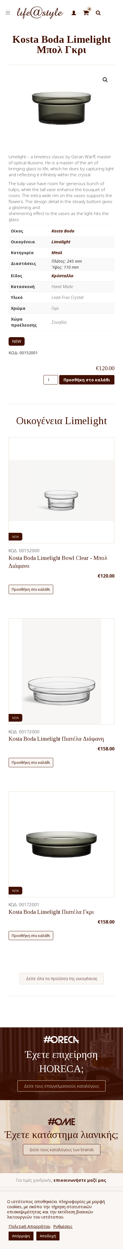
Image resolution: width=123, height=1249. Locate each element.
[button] (105, 80)
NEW (16, 341)
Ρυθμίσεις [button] (63, 1226)
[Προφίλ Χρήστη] (74, 13)
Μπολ (56, 252)
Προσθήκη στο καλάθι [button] (31, 589)
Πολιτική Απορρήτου (29, 1226)
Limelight (60, 241)
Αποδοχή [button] (48, 1235)
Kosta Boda (62, 231)
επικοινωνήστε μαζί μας (79, 1180)
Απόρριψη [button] (21, 1235)
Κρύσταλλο (62, 275)
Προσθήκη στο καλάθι (87, 379)
